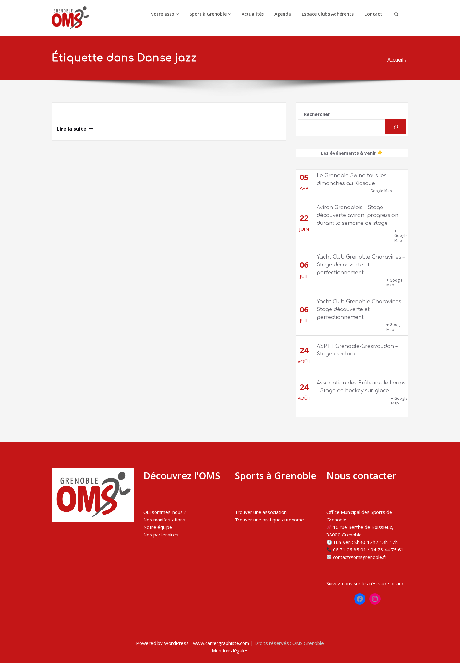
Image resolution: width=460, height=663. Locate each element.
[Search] (395, 14)
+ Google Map (379, 190)
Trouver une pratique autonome (269, 519)
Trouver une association (261, 512)
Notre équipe (157, 527)
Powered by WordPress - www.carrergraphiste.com (192, 643)
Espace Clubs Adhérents (328, 14)
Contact (373, 14)
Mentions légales (230, 650)
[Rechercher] (395, 126)
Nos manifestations (164, 519)
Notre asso (162, 14)
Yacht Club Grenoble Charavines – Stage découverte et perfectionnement (361, 264)
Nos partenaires (160, 534)
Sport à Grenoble (208, 14)
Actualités (253, 14)
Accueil (395, 59)
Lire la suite (71, 129)
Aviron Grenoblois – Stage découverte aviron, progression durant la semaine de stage (357, 215)
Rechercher (317, 114)
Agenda (282, 14)
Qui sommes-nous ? (164, 512)
